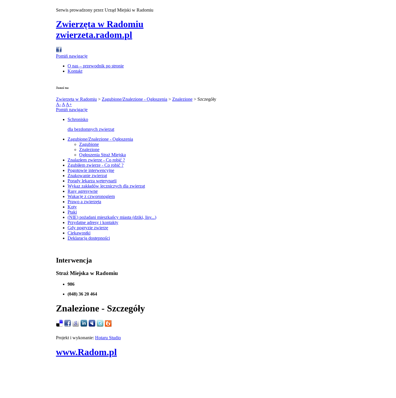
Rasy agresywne (83, 191)
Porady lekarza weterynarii (92, 180)
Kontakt (75, 71)
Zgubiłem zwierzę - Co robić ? (95, 165)
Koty (72, 206)
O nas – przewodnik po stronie (96, 65)
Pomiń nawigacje (72, 56)
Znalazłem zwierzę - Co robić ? (96, 159)
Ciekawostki (79, 232)
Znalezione (182, 99)
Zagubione (89, 144)
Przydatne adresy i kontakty (93, 222)
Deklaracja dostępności (89, 238)
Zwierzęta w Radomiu (76, 99)
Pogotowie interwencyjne (91, 170)
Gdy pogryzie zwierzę (88, 227)
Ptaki (72, 212)
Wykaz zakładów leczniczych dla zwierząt (106, 186)
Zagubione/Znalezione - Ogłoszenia (134, 99)
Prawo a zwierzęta (84, 201)
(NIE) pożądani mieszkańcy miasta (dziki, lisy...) (112, 217)
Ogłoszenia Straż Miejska (102, 154)
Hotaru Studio (108, 337)
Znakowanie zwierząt (87, 175)
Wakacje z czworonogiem (91, 196)
